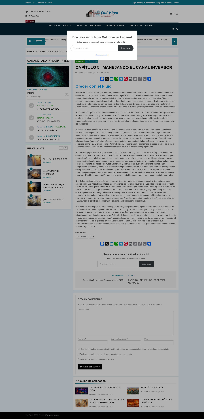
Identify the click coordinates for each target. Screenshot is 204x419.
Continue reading (102, 55)
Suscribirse (126, 48)
